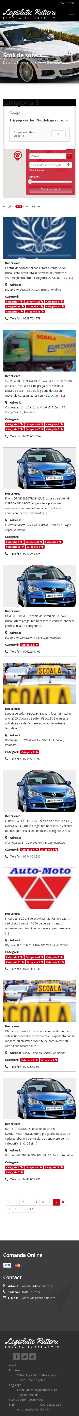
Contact (45, 1409)
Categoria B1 (13, 962)
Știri (11, 1404)
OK (59, 134)
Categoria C (33, 306)
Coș (42, 1404)
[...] (71, 278)
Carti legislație (48, 1375)
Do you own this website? (24, 134)
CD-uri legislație (27, 1375)
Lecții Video (36, 1400)
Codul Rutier (25, 1390)
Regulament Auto (45, 1390)
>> (31, 1209)
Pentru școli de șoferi (31, 1380)
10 (16, 1209)
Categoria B (52, 301)
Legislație (15, 1385)
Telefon (69, 3)
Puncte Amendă (28, 1395)
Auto (20, 1409)
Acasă (12, 1365)
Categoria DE (33, 311)
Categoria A (12, 301)
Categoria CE (53, 306)
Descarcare (53, 1404)
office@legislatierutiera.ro (38, 1298)
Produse (14, 1370)
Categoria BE (13, 306)
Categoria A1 (33, 301)
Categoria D (12, 311)
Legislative (31, 1409)
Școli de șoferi (18, 1400)
